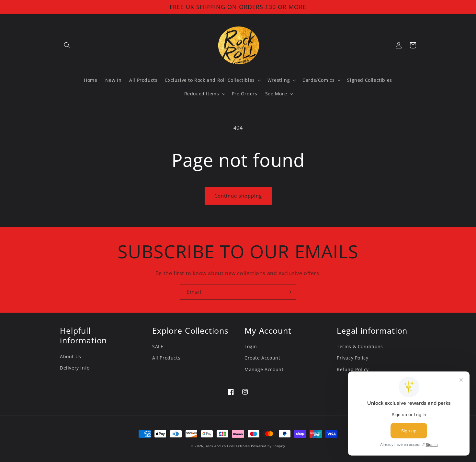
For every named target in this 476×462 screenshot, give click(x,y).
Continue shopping (238, 195)
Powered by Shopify (268, 446)
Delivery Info (75, 368)
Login (250, 346)
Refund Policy (353, 369)
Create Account (262, 358)
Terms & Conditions (360, 346)
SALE (157, 346)
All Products (166, 358)
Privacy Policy (352, 358)
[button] (67, 45)
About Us (70, 356)
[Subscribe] (289, 292)
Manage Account (263, 369)
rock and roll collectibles (228, 446)
